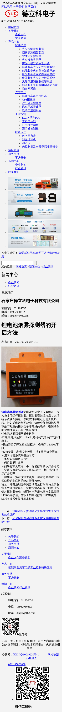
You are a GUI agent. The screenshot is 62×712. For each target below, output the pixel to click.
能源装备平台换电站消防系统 (40, 85)
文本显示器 (29, 121)
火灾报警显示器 (31, 59)
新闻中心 (13, 161)
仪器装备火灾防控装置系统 (38, 77)
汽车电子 (20, 92)
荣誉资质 (20, 38)
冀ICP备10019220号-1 (26, 654)
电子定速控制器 (31, 110)
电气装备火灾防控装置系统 (38, 74)
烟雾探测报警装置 (33, 52)
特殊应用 (20, 132)
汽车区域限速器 (31, 106)
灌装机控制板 (30, 128)
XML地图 (31, 658)
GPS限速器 (28, 99)
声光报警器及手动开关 (36, 63)
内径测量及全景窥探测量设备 (40, 146)
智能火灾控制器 (31, 56)
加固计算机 (29, 139)
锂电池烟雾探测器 (12, 411)
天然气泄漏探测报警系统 (37, 81)
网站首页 (13, 27)
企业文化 (20, 34)
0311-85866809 (16, 664)
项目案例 (13, 150)
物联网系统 (29, 88)
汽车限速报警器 (31, 103)
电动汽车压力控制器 (34, 95)
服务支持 (13, 153)
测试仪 (26, 143)
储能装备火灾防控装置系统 (38, 70)
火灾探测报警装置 (33, 48)
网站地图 (6, 6)
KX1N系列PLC (31, 117)
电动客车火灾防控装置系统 (38, 67)
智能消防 (20, 45)
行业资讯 (20, 168)
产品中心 (13, 41)
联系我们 (30, 6)
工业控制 (20, 114)
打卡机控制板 (30, 124)
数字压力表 (29, 135)
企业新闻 (20, 164)
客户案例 (20, 157)
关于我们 (18, 6)
